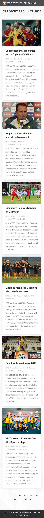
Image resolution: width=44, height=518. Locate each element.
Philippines (31, 368)
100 (26, 499)
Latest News (21, 59)
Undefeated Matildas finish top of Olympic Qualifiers (21, 52)
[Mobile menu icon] (40, 3)
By (10, 62)
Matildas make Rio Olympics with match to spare (21, 289)
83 (20, 496)
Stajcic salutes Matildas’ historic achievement (19, 135)
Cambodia (13, 368)
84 (25, 496)
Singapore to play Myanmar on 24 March (21, 210)
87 (15, 499)
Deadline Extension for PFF (21, 363)
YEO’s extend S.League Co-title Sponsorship (21, 440)
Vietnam (29, 59)
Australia (13, 59)
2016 (7, 59)
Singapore (23, 216)
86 (37, 496)
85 (31, 496)
